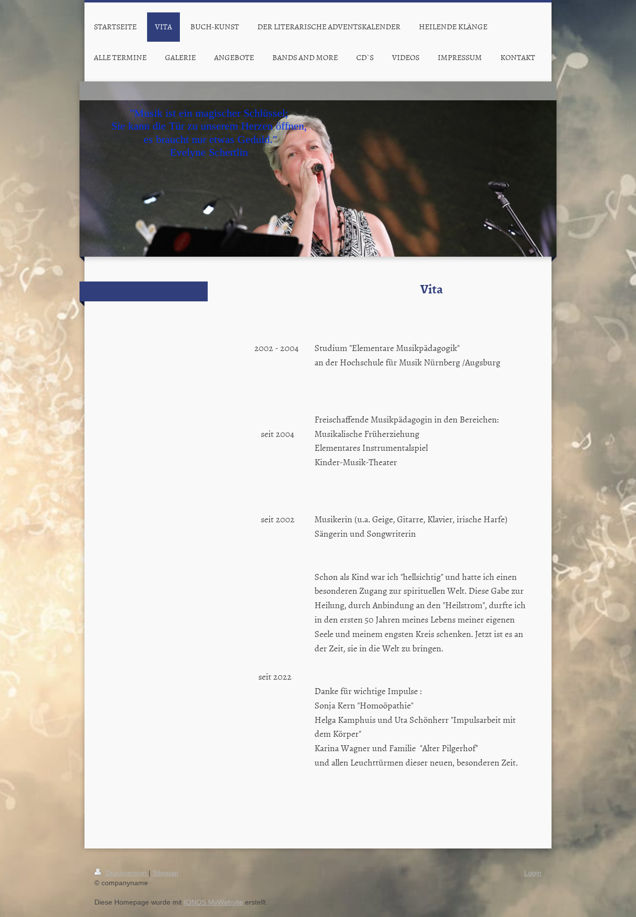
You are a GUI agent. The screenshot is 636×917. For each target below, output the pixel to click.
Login (533, 873)
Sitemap (165, 873)
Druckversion (126, 873)
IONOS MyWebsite (213, 902)
